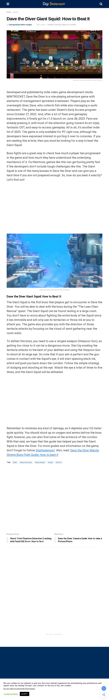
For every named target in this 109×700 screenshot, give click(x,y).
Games (15, 12)
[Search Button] (101, 4)
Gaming (58, 25)
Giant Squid (40, 462)
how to (59, 462)
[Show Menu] (8, 4)
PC (68, 25)
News (64, 25)
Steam (73, 25)
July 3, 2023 (40, 25)
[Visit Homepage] (54, 4)
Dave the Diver (26, 462)
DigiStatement (45, 450)
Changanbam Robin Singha (20, 25)
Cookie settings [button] (11, 694)
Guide (50, 462)
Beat (15, 462)
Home (9, 12)
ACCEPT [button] (24, 694)
